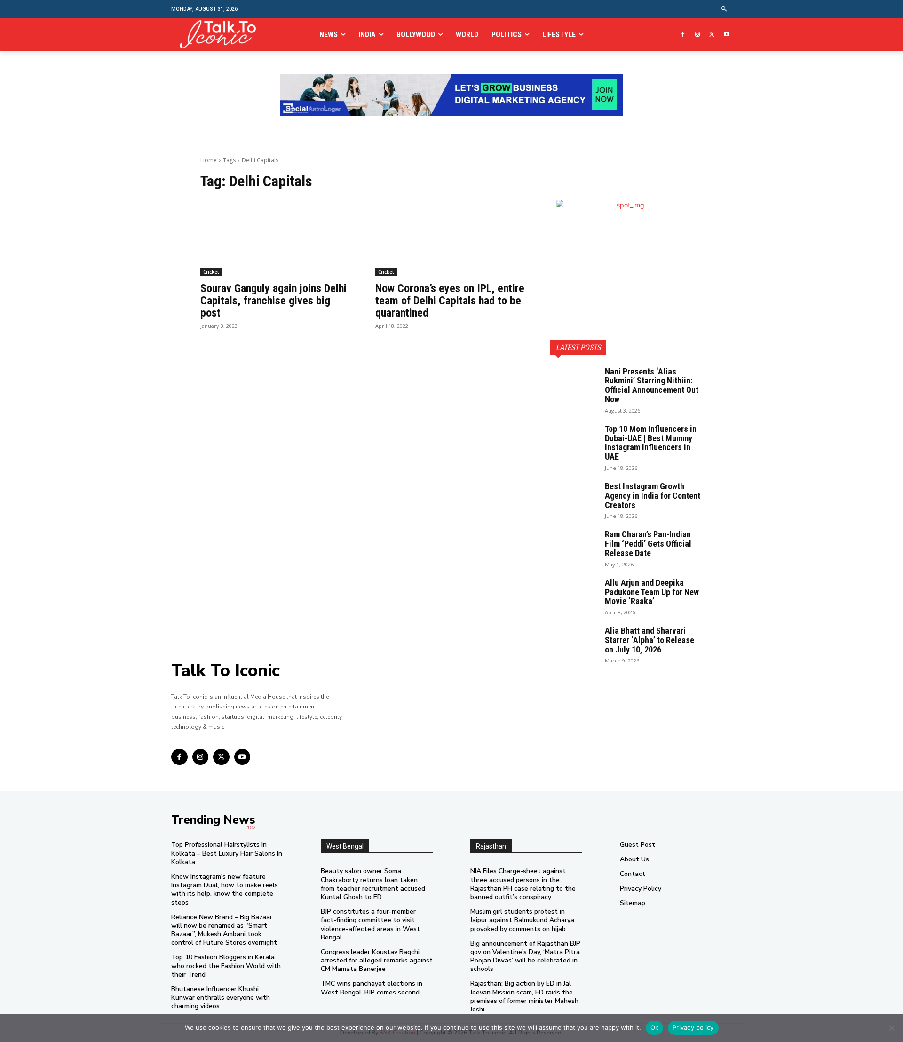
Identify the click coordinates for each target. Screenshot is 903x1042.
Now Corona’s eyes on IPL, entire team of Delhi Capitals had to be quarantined (449, 301)
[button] (724, 9)
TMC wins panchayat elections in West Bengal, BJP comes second (371, 987)
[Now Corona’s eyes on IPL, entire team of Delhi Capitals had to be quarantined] (451, 238)
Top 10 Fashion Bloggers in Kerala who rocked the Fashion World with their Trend (226, 965)
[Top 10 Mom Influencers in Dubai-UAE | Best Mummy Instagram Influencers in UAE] (573, 440)
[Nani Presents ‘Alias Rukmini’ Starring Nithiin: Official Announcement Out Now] (573, 383)
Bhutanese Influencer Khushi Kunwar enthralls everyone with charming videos (220, 997)
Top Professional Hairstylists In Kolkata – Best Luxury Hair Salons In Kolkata (226, 853)
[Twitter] (711, 35)
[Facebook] (683, 35)
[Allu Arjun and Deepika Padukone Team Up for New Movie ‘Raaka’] (573, 594)
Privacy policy (693, 1027)
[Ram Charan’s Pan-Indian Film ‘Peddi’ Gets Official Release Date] (573, 546)
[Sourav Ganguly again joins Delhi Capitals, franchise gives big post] (276, 238)
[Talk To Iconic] (221, 34)
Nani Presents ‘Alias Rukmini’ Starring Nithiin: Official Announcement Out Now (651, 385)
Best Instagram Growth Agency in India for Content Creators (652, 495)
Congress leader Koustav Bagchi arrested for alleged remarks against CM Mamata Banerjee (377, 960)
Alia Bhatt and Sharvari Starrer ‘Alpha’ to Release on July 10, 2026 (649, 640)
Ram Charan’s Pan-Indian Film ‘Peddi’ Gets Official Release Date (648, 543)
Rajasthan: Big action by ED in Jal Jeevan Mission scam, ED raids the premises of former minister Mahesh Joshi (524, 996)
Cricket (211, 272)
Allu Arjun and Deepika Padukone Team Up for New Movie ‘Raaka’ (652, 592)
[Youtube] (726, 35)
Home (208, 160)
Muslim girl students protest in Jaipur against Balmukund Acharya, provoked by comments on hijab (523, 920)
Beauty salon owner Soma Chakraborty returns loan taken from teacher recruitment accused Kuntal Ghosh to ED (373, 884)
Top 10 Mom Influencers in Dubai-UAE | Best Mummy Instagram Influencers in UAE (651, 442)
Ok (654, 1027)
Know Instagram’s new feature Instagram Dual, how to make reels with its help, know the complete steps (224, 889)
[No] (891, 1028)
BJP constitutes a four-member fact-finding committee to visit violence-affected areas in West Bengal (370, 924)
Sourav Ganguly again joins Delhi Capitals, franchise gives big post (273, 301)
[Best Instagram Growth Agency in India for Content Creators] (573, 498)
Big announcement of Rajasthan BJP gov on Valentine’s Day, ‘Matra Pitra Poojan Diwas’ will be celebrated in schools (525, 956)
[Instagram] (697, 35)
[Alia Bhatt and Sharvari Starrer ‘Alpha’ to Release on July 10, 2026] (573, 642)
